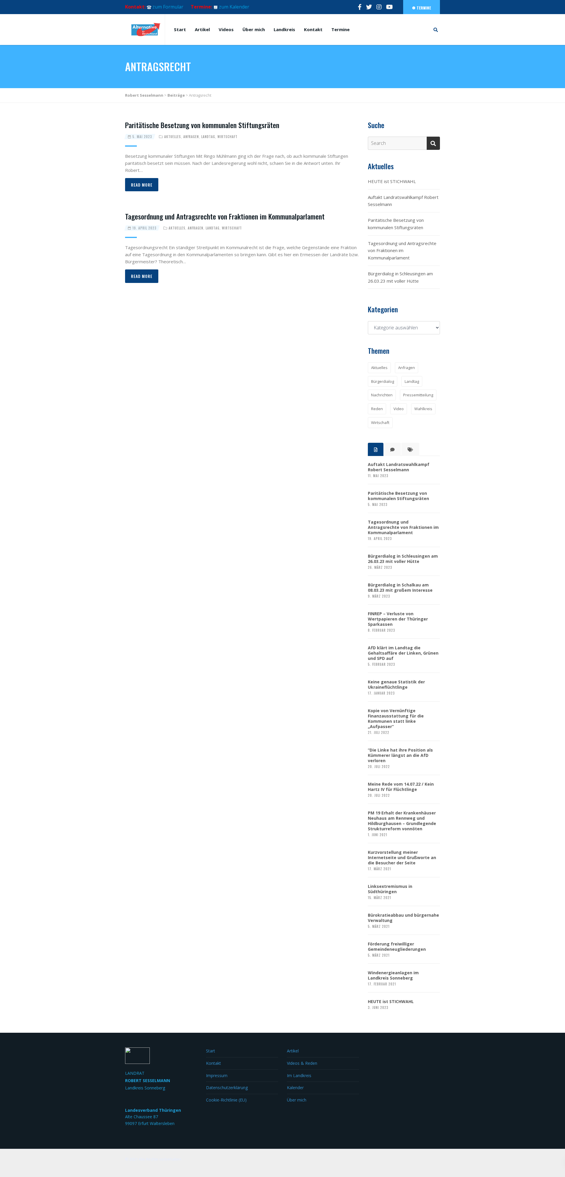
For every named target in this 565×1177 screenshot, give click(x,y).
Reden (377, 408)
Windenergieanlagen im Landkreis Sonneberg (393, 975)
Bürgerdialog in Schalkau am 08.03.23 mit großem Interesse (400, 587)
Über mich (253, 29)
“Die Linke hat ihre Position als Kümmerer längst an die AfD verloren (400, 755)
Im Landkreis (299, 1075)
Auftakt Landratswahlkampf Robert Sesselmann (403, 200)
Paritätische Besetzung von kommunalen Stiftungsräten (202, 125)
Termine (423, 7)
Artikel (202, 29)
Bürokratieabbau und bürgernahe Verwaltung (403, 918)
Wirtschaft (227, 136)
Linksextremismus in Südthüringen (390, 889)
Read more (141, 185)
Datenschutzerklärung (227, 1087)
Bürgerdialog (382, 381)
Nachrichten (382, 395)
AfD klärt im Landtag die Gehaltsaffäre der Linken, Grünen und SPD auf (403, 653)
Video (398, 408)
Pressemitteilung (418, 395)
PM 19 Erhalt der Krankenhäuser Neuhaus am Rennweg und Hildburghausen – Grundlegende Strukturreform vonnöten (402, 820)
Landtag (208, 136)
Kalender (295, 1087)
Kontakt (313, 29)
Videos (226, 29)
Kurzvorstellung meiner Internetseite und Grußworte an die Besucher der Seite (402, 858)
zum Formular (167, 7)
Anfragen (191, 136)
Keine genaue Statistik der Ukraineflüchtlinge (396, 684)
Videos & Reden (302, 1063)
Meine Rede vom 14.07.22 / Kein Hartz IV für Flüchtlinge (401, 787)
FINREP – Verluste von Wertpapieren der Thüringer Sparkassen (398, 619)
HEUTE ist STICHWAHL (392, 181)
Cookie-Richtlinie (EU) (226, 1100)
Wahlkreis (423, 408)
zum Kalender (234, 7)
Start (180, 29)
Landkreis (284, 29)
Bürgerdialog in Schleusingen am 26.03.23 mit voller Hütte (400, 277)
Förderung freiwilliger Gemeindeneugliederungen (397, 946)
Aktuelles (172, 136)
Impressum (216, 1075)
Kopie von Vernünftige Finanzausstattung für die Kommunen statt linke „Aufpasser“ (396, 718)
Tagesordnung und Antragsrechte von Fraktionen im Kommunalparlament (225, 216)
